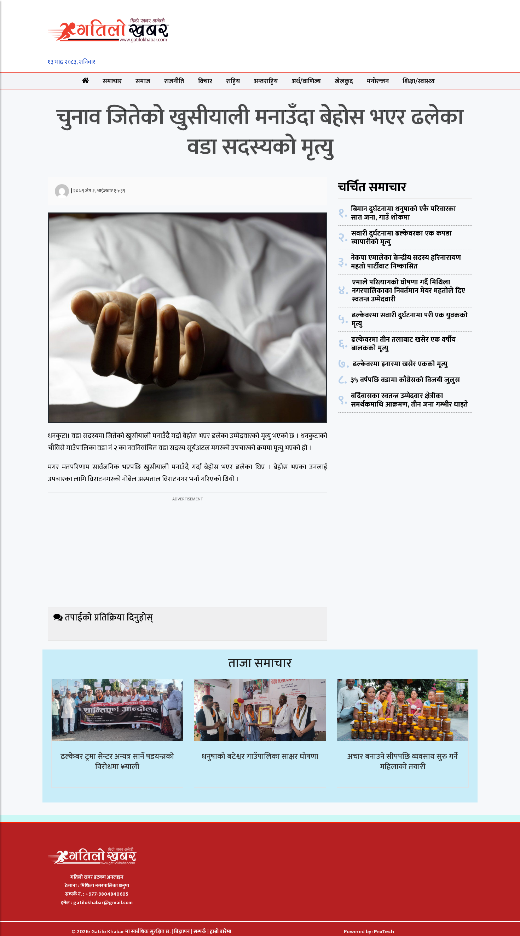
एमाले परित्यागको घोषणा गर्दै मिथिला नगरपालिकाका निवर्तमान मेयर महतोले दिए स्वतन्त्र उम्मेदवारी (408, 291)
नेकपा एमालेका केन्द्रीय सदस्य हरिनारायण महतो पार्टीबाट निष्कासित (406, 262)
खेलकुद (344, 81)
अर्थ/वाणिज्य (306, 81)
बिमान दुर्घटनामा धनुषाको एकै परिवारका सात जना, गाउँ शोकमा (403, 213)
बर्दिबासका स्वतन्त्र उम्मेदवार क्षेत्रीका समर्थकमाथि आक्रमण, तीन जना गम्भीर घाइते (409, 400)
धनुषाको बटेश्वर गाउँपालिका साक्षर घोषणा (260, 756)
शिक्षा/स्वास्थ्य (419, 81)
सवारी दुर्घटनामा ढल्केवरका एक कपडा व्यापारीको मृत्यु (401, 237)
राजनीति (174, 81)
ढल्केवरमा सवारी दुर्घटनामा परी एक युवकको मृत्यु (410, 319)
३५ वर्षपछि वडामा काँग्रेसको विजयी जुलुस (405, 380)
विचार (205, 81)
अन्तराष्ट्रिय (266, 81)
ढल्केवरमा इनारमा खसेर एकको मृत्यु (400, 364)
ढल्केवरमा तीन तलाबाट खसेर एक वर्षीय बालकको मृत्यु (403, 343)
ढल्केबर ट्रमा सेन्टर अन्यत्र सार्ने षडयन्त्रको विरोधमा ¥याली (117, 761)
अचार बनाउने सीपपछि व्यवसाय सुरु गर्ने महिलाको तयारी (402, 761)
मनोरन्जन (378, 81)
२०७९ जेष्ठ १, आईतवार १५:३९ (99, 191)
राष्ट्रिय (233, 81)
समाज (142, 81)
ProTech (384, 931)
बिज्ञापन (182, 931)
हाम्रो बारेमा (220, 931)
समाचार (112, 81)
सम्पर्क (200, 931)
